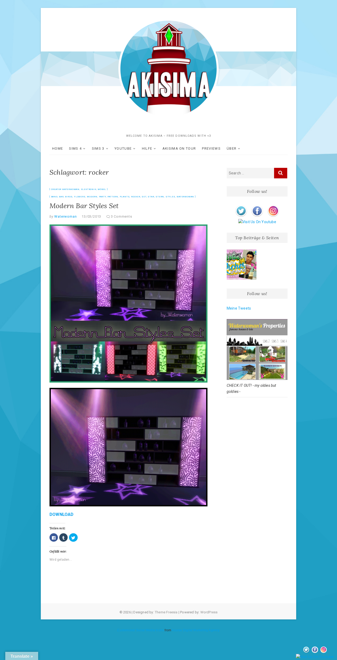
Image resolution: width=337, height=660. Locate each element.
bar (61, 196)
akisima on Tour (179, 148)
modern (92, 196)
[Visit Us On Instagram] (273, 206)
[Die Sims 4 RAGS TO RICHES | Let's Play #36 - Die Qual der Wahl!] (242, 265)
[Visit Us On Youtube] (257, 222)
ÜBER (231, 148)
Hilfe (147, 148)
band (54, 196)
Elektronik (88, 189)
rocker (135, 196)
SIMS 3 (98, 148)
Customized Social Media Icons (140, 630)
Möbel (102, 189)
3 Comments (121, 216)
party (102, 196)
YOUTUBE (123, 148)
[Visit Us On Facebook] (257, 206)
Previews (211, 148)
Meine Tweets (239, 308)
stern (160, 196)
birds (68, 196)
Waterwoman (185, 196)
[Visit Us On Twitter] (241, 206)
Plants (125, 196)
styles (170, 196)
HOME (57, 148)
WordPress (209, 612)
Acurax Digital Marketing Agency (196, 630)
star (151, 196)
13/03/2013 (91, 216)
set (144, 196)
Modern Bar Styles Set (83, 205)
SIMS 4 (75, 148)
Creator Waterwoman (65, 189)
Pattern (112, 196)
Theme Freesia (166, 612)
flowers (80, 196)
